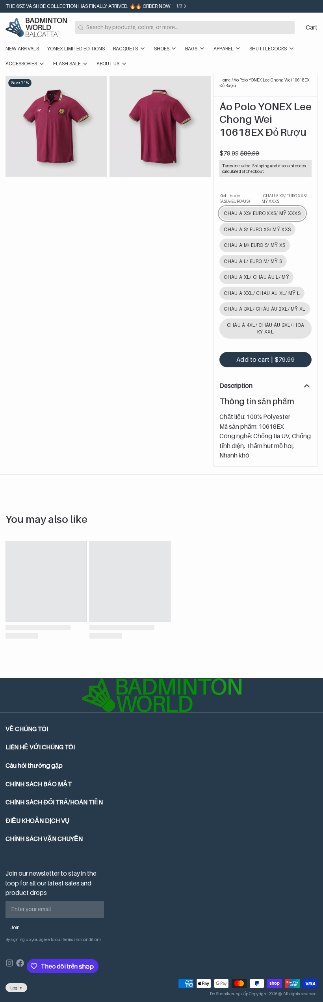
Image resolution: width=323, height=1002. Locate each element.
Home (225, 80)
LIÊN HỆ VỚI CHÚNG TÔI (40, 747)
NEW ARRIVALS (22, 49)
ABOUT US (108, 64)
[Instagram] (9, 966)
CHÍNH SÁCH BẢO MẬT (39, 784)
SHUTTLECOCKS (268, 49)
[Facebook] (20, 966)
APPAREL (223, 49)
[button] (265, 360)
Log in (16, 987)
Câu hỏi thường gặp (34, 765)
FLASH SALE (67, 64)
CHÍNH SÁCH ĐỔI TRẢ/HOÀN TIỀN (54, 802)
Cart (311, 27)
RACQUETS (125, 49)
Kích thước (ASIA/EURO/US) (263, 198)
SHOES (161, 49)
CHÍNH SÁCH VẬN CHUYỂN (44, 839)
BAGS (191, 49)
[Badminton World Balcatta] (36, 27)
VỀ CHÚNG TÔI (27, 729)
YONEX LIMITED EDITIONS (76, 49)
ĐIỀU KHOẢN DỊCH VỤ (38, 820)
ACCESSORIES (21, 64)
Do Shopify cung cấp (229, 993)
